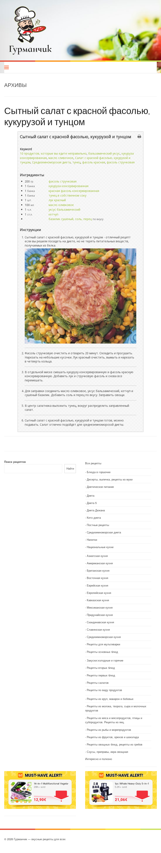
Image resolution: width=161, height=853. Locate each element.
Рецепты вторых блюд (101, 668)
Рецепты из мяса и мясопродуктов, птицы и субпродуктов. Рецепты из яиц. (113, 720)
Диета (90, 495)
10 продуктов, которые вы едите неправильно (53, 153)
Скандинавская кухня (100, 622)
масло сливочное (60, 158)
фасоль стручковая (121, 162)
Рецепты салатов (98, 683)
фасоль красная (93, 162)
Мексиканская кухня (100, 607)
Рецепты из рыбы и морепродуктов (109, 730)
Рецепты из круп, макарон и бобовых (110, 699)
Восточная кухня (97, 578)
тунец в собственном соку (67, 195)
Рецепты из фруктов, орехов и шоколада (113, 737)
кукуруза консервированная (68, 186)
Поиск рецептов (15, 462)
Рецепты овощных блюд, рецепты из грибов (114, 744)
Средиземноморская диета (51, 162)
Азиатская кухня (97, 556)
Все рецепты (93, 463)
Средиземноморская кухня (104, 637)
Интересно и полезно (98, 759)
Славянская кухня (98, 629)
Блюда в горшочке (98, 472)
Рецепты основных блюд (102, 652)
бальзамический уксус (104, 153)
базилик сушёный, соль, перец (70, 219)
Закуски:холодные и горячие (105, 660)
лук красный (57, 200)
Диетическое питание (100, 487)
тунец (76, 162)
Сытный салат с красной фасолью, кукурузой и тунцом (77, 116)
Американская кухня (100, 563)
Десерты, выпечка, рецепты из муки (109, 479)
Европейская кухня (99, 593)
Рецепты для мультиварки (103, 644)
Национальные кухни (100, 547)
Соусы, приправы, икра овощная (107, 752)
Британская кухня (98, 570)
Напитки (92, 540)
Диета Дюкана (96, 510)
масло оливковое (61, 205)
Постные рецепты (98, 525)
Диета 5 (92, 503)
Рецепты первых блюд (101, 675)
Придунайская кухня (100, 615)
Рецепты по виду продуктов (104, 690)
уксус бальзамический (64, 209)
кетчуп (53, 214)
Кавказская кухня (98, 600)
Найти (70, 468)
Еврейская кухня (97, 585)
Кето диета (94, 518)
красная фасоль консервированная (74, 191)
